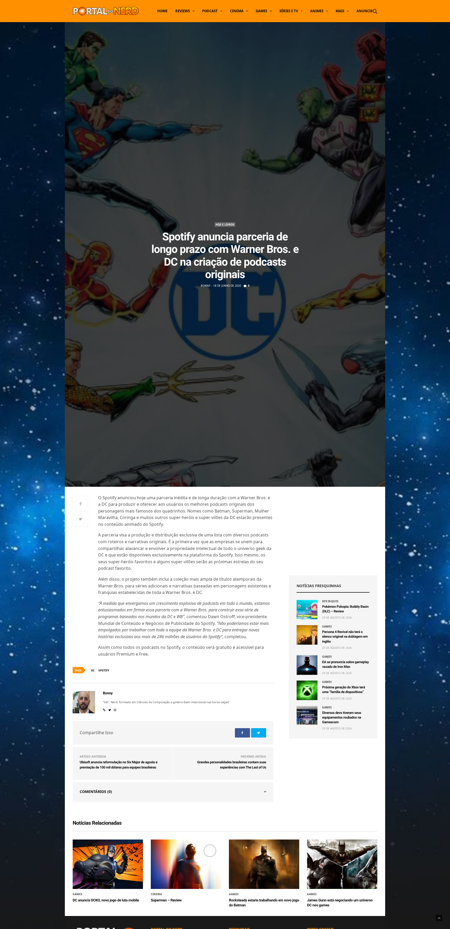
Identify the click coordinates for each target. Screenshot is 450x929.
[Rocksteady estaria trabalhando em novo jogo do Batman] (264, 864)
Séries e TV (288, 11)
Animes (316, 11)
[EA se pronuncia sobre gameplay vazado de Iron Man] (307, 665)
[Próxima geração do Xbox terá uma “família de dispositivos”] (307, 690)
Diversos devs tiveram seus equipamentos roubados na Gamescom (341, 717)
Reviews (182, 11)
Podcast (210, 11)
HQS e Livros (225, 224)
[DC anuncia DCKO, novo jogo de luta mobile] (108, 864)
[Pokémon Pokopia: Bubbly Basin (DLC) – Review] (307, 609)
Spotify (103, 670)
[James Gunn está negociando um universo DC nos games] (342, 864)
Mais (340, 11)
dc (93, 670)
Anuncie (364, 11)
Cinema (236, 11)
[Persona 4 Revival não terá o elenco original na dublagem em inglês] (307, 635)
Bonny (205, 285)
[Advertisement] (333, 531)
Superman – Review (166, 900)
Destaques (330, 601)
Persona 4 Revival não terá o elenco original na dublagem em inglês (345, 636)
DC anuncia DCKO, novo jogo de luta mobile (106, 900)
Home (162, 11)
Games (261, 11)
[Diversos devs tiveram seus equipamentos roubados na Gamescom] (307, 716)
